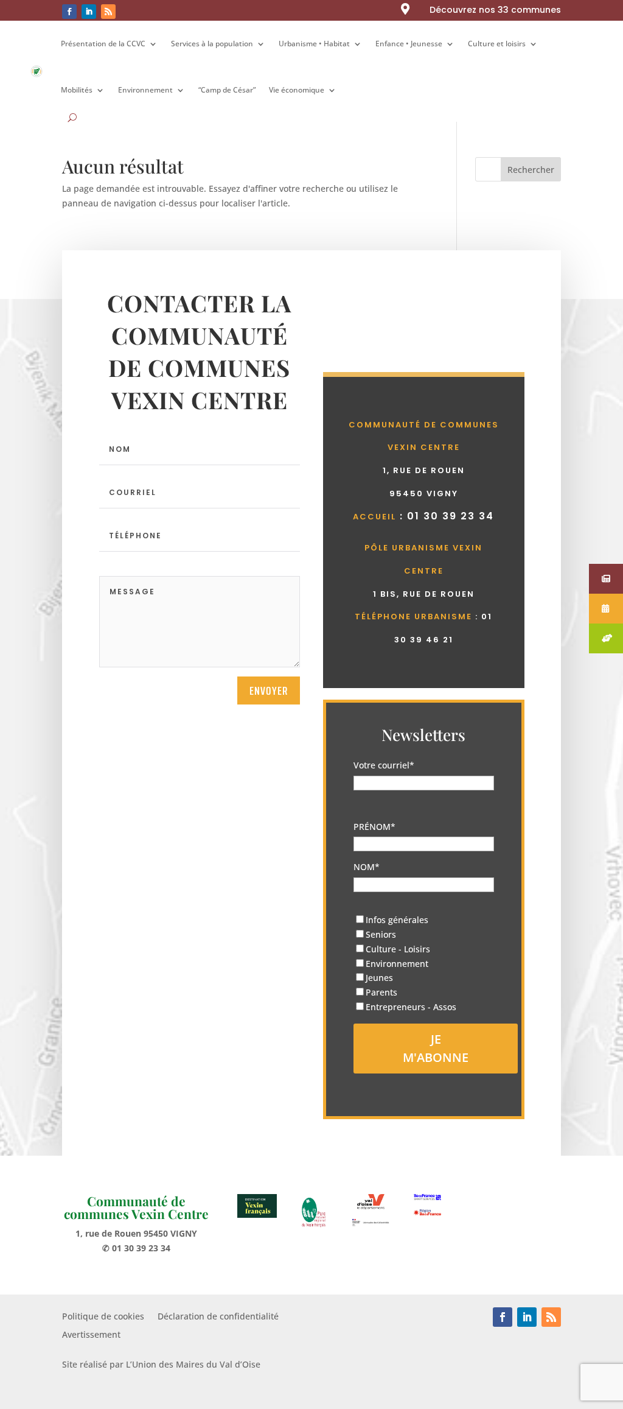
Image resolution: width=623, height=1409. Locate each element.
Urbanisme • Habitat (314, 43)
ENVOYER (268, 690)
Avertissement (91, 1335)
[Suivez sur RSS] (108, 11)
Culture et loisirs (497, 43)
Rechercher (530, 169)
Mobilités (76, 90)
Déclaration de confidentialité (218, 1317)
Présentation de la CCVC (103, 43)
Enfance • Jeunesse (408, 43)
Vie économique (296, 90)
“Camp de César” (227, 90)
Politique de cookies (103, 1317)
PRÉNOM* (374, 826)
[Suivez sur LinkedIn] (89, 11)
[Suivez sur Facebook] (69, 11)
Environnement (145, 90)
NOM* (366, 867)
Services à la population (212, 43)
